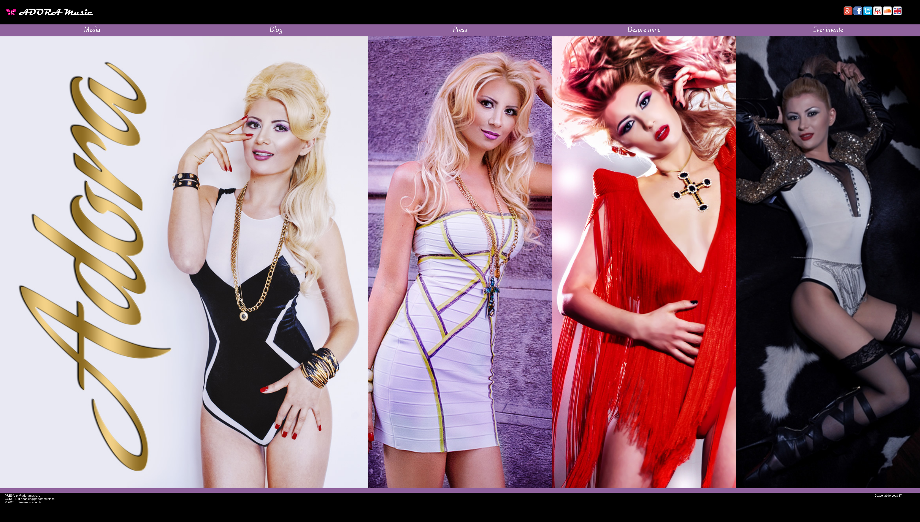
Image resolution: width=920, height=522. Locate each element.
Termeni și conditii (29, 502)
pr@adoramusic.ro (28, 495)
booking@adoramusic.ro (39, 499)
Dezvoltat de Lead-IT (888, 495)
